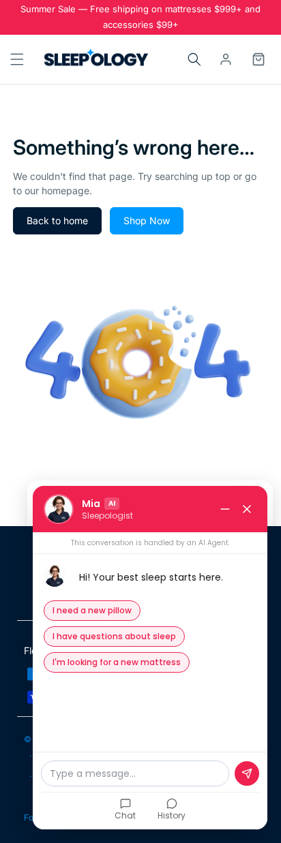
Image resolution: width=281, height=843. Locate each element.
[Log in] (225, 59)
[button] (15, 59)
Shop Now (146, 220)
